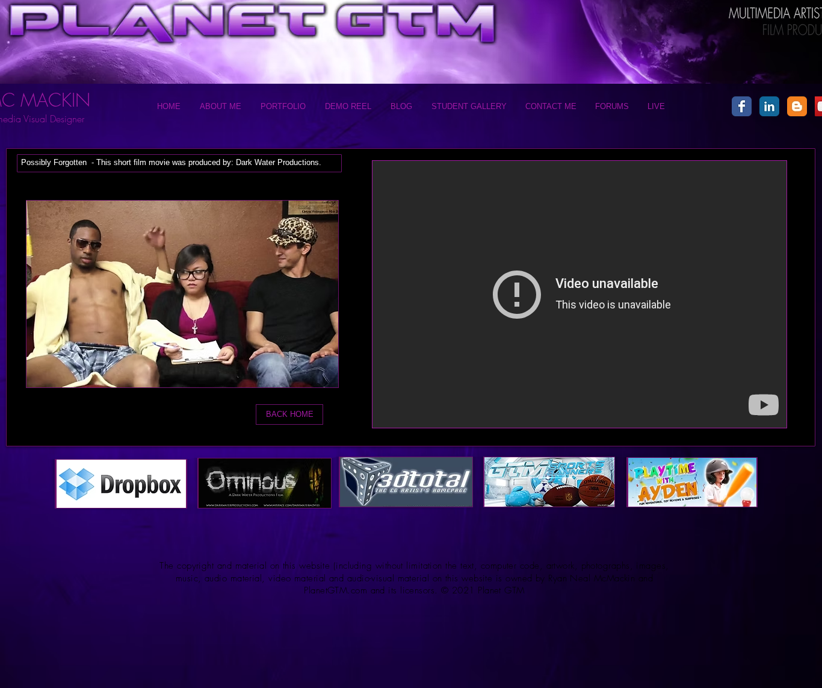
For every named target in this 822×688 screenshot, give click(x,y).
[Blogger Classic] (797, 106)
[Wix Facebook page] (742, 106)
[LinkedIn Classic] (769, 106)
